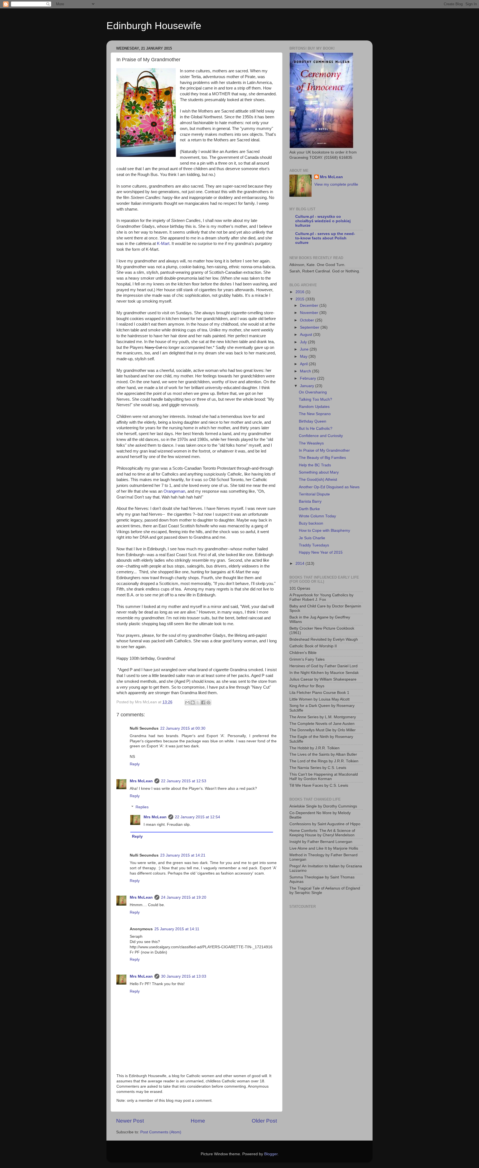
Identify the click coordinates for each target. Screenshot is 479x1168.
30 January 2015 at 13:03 (183, 976)
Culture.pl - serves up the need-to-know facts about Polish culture (325, 238)
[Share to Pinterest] (208, 702)
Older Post (264, 1121)
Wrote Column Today (317, 516)
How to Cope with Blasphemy (324, 530)
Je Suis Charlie (312, 538)
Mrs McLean (141, 781)
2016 (300, 292)
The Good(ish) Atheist (318, 479)
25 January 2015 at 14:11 (176, 929)
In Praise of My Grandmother (324, 450)
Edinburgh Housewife (153, 25)
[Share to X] (198, 702)
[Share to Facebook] (203, 702)
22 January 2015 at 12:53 (183, 781)
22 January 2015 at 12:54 (197, 817)
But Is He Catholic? (315, 428)
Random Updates (314, 407)
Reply (135, 764)
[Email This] (187, 702)
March (306, 371)
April (304, 364)
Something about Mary (319, 472)
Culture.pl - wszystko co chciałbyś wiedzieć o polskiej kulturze (323, 221)
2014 (300, 563)
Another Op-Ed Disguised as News (329, 487)
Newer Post (130, 1121)
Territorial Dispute (314, 494)
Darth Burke (309, 509)
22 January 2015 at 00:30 (182, 728)
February (308, 378)
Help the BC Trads (315, 465)
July (304, 342)
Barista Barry (310, 501)
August (306, 335)
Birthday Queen (312, 421)
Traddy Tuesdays (314, 545)
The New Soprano (315, 414)
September (310, 327)
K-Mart (163, 243)
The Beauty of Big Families (322, 458)
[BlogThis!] (192, 702)
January (307, 386)
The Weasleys (311, 443)
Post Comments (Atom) (160, 1132)
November (309, 313)
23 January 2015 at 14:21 (182, 855)
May (304, 356)
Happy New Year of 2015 (321, 552)
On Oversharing (313, 392)
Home (198, 1121)
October (307, 320)
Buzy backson (311, 523)
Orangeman (174, 491)
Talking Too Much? (315, 399)
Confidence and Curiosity (321, 436)
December (309, 305)
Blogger (270, 1154)
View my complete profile (336, 184)
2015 (300, 299)
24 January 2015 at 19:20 (183, 897)
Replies (142, 807)
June (305, 349)
